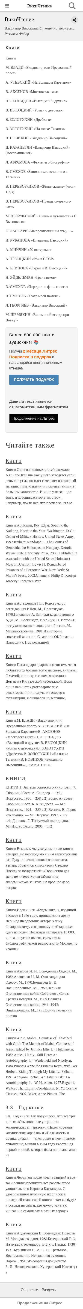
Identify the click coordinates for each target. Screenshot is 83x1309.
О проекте (29, 1290)
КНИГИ (15, 778)
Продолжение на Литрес (33, 418)
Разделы (49, 1290)
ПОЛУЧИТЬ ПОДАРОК (34, 380)
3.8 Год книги (25, 1107)
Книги (14, 460)
